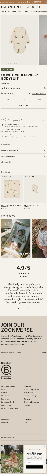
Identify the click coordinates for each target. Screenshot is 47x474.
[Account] (33, 7)
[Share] (44, 88)
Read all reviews (23, 309)
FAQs (3, 389)
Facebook (5, 419)
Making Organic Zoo (31, 389)
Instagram (28, 419)
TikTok (26, 422)
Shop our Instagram (31, 402)
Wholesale (5, 396)
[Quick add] (21, 201)
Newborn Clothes (31, 11)
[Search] (27, 7)
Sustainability (29, 392)
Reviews (27, 405)
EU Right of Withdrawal (9, 408)
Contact (4, 392)
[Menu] (43, 7)
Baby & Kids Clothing (15, 11)
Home (4, 11)
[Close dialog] (44, 446)
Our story (27, 386)
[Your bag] (38, 7)
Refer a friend (6, 405)
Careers (27, 399)
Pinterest (4, 422)
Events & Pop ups (30, 396)
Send (44, 352)
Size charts (5, 399)
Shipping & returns (8, 386)
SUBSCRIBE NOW (34, 467)
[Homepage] (13, 7)
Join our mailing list (8, 402)
